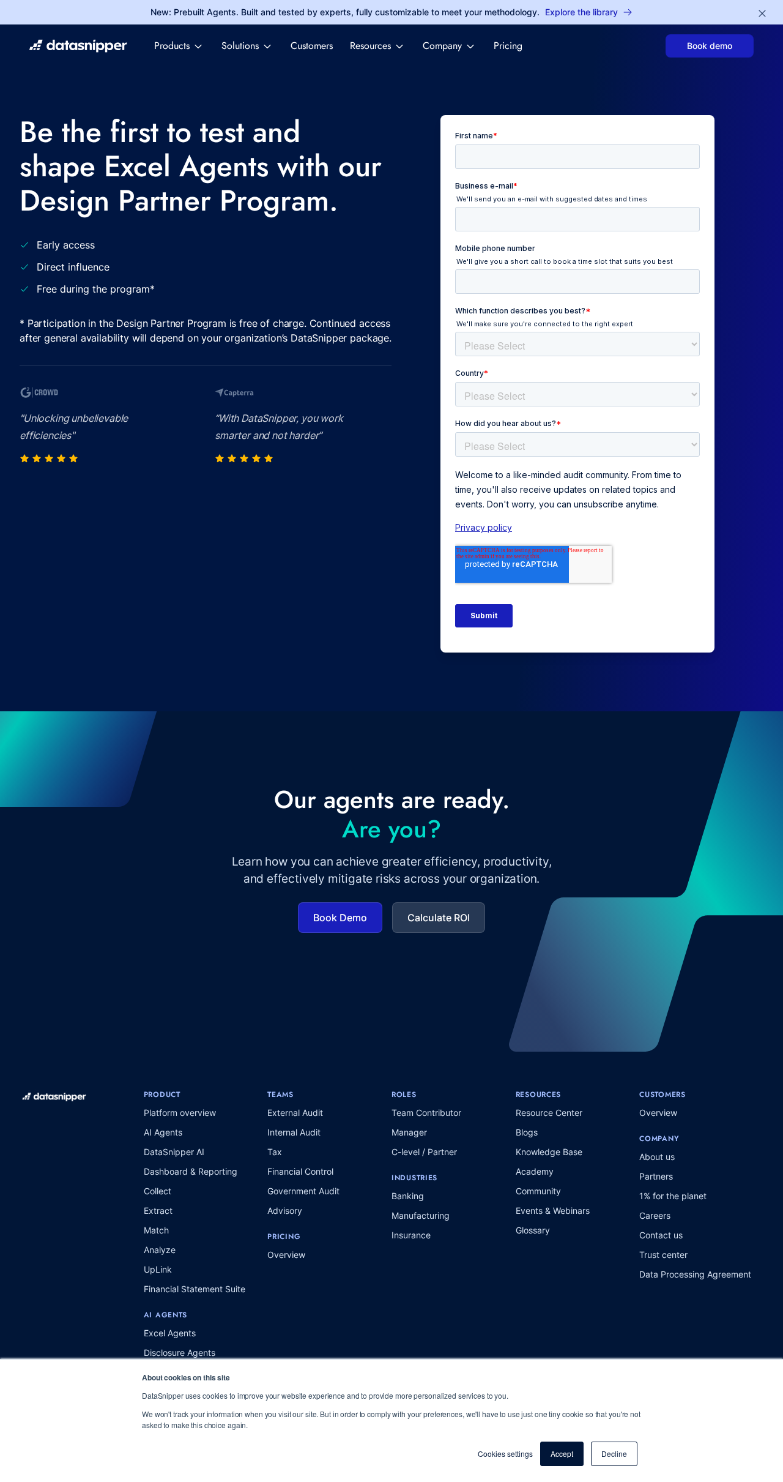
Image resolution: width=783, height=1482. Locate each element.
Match (156, 1230)
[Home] (78, 46)
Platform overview (180, 1112)
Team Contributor (426, 1112)
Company (442, 46)
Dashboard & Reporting (190, 1171)
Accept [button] (562, 1453)
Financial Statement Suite (194, 1289)
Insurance (411, 1235)
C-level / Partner (424, 1152)
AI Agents (163, 1132)
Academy (535, 1171)
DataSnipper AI (174, 1152)
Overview (286, 1254)
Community (538, 1191)
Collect (157, 1191)
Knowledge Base (549, 1152)
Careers (654, 1215)
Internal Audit (294, 1132)
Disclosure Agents (179, 1352)
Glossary (533, 1230)
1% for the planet (673, 1196)
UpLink (158, 1269)
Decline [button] (614, 1453)
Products (172, 46)
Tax (274, 1152)
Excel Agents (170, 1333)
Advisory (284, 1210)
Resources (370, 46)
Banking (408, 1196)
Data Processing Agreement (695, 1274)
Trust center (663, 1254)
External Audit (295, 1112)
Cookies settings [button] (505, 1453)
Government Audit (303, 1191)
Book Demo (340, 917)
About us (657, 1156)
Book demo (709, 45)
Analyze (160, 1249)
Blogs (527, 1132)
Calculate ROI (438, 917)
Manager (409, 1132)
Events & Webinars (553, 1210)
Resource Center (549, 1112)
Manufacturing (421, 1215)
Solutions (240, 46)
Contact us (661, 1235)
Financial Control (300, 1171)
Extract (158, 1210)
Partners (656, 1176)
